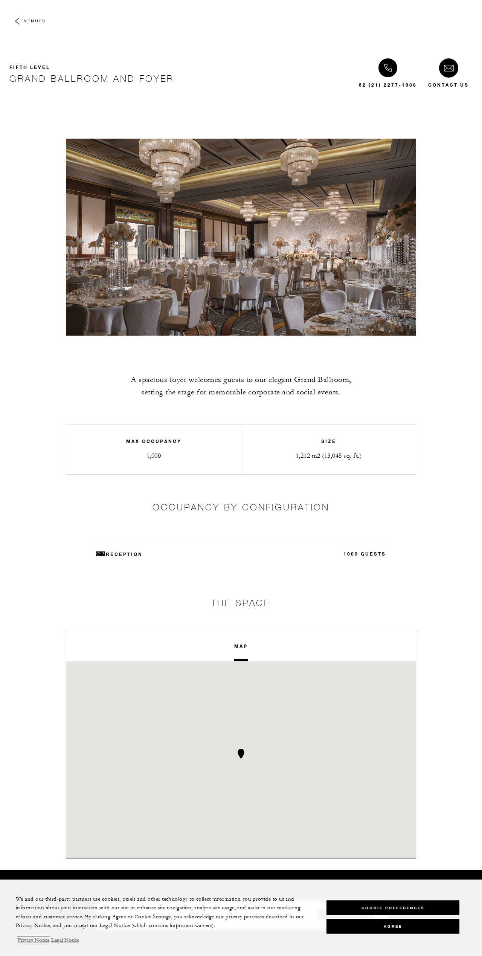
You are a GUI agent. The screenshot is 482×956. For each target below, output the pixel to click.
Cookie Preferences (393, 907)
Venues (35, 20)
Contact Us (448, 85)
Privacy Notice (33, 940)
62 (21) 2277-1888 (388, 85)
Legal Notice (65, 940)
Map (241, 646)
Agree (393, 926)
